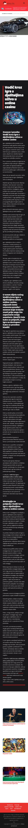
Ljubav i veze (18, 806)
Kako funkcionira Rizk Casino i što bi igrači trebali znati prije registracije (13, 783)
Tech (11, 808)
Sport (6, 808)
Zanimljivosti (17, 808)
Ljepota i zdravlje (8, 806)
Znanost (13, 810)
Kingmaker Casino (7, 754)
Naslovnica (10, 805)
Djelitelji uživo (18, 679)
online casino (9, 681)
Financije (17, 805)
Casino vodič (10, 679)
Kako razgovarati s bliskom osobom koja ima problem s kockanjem (14, 724)
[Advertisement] (14, 57)
